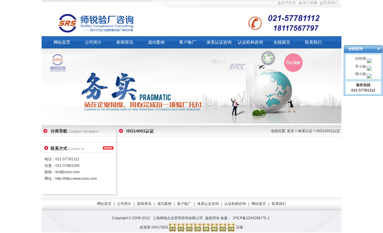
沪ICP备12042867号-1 (251, 218)
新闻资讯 (124, 42)
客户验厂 (187, 42)
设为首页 (289, 3)
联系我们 (330, 3)
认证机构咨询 (250, 42)
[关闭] (378, 48)
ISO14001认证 (328, 131)
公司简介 (93, 42)
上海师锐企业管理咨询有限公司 (178, 218)
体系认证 (305, 131)
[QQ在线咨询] (369, 59)
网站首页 (62, 42)
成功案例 (156, 42)
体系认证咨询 (219, 42)
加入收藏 (310, 3)
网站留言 (259, 204)
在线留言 (281, 42)
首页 (290, 131)
